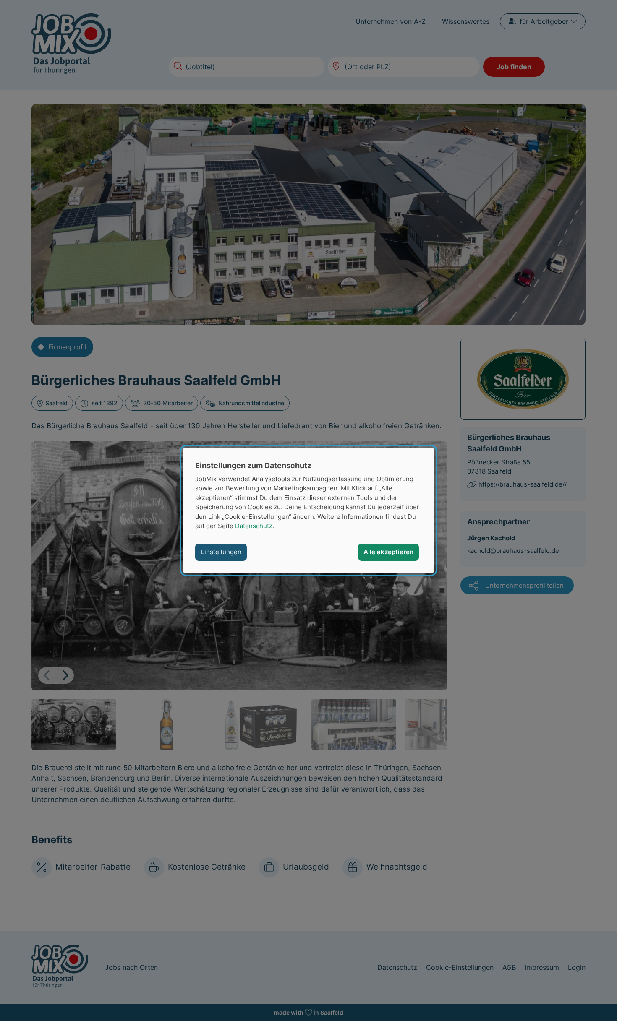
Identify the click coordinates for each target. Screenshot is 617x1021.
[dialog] (308, 510)
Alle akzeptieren (388, 552)
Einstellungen (221, 552)
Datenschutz (253, 526)
